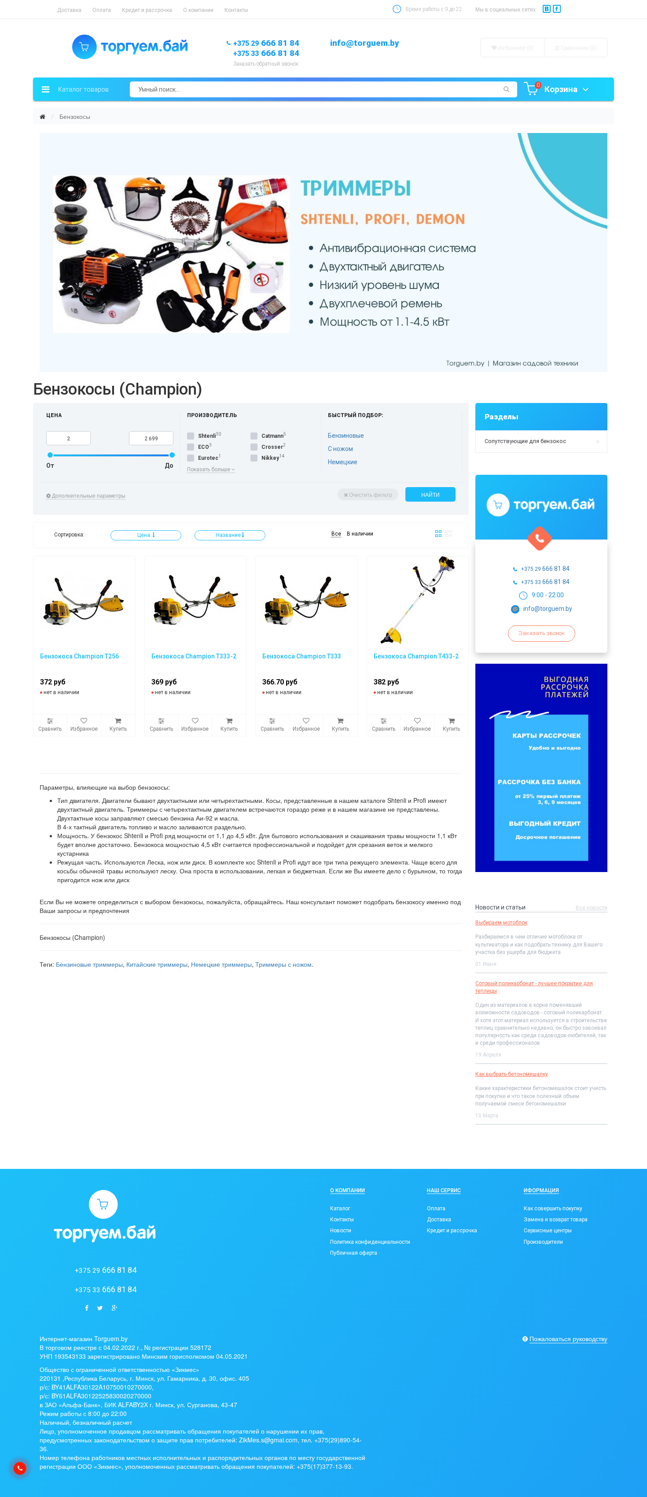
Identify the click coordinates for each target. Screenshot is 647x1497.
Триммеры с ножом (283, 964)
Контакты (236, 10)
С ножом (340, 448)
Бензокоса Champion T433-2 (416, 656)
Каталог (340, 1208)
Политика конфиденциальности (370, 1242)
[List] (448, 533)
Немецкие (342, 462)
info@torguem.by (364, 43)
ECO (203, 447)
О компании (198, 10)
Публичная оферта (353, 1253)
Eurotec (208, 458)
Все (336, 534)
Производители (543, 1242)
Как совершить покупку (553, 1208)
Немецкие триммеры (221, 964)
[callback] (19, 1468)
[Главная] (42, 116)
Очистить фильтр (370, 494)
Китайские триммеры (156, 964)
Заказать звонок (541, 633)
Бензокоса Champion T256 (79, 656)
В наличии (360, 534)
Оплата (101, 10)
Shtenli (207, 436)
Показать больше (209, 469)
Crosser (272, 447)
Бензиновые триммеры (89, 964)
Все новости (591, 908)
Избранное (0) (515, 48)
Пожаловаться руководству (568, 1338)
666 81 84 (266, 43)
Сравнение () (577, 48)
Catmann (272, 436)
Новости (340, 1230)
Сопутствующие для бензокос (525, 441)
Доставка (69, 10)
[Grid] (438, 533)
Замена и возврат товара (556, 1219)
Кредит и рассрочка (147, 10)
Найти (430, 494)
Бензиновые (346, 435)
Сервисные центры (548, 1230)
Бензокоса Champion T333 (301, 656)
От (50, 465)
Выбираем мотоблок (501, 923)
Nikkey (270, 458)
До (169, 465)
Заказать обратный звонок (265, 64)
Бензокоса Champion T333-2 (193, 656)
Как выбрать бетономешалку (511, 1074)
